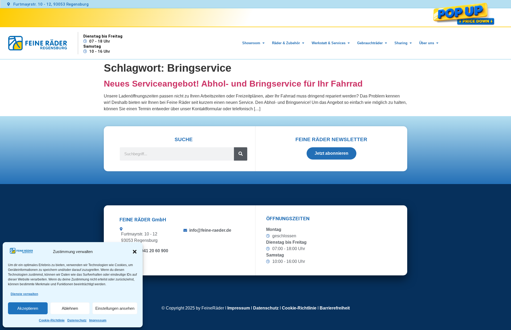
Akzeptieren (27, 308)
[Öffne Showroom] (263, 43)
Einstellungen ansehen (114, 308)
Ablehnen (70, 308)
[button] (134, 251)
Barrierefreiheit (335, 308)
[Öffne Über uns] (437, 43)
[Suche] (240, 154)
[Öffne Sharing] (410, 43)
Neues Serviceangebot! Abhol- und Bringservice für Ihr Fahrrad (233, 83)
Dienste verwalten (24, 294)
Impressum (97, 320)
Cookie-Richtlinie (52, 320)
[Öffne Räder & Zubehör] (303, 43)
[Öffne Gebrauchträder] (386, 43)
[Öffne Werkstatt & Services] (348, 43)
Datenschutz (76, 320)
